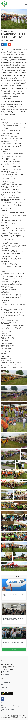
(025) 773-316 (6, 671)
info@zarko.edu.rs (7, 674)
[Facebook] (2, 699)
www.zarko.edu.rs (7, 672)
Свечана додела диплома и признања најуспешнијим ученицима (13, 618)
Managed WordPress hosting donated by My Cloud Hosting (14, 718)
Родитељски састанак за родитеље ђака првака (13, 594)
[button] (22, 4)
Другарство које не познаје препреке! (13, 642)
